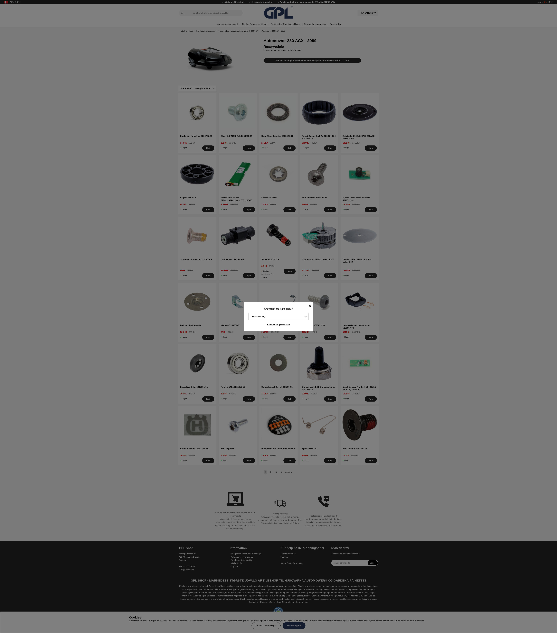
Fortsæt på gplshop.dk (278, 325)
